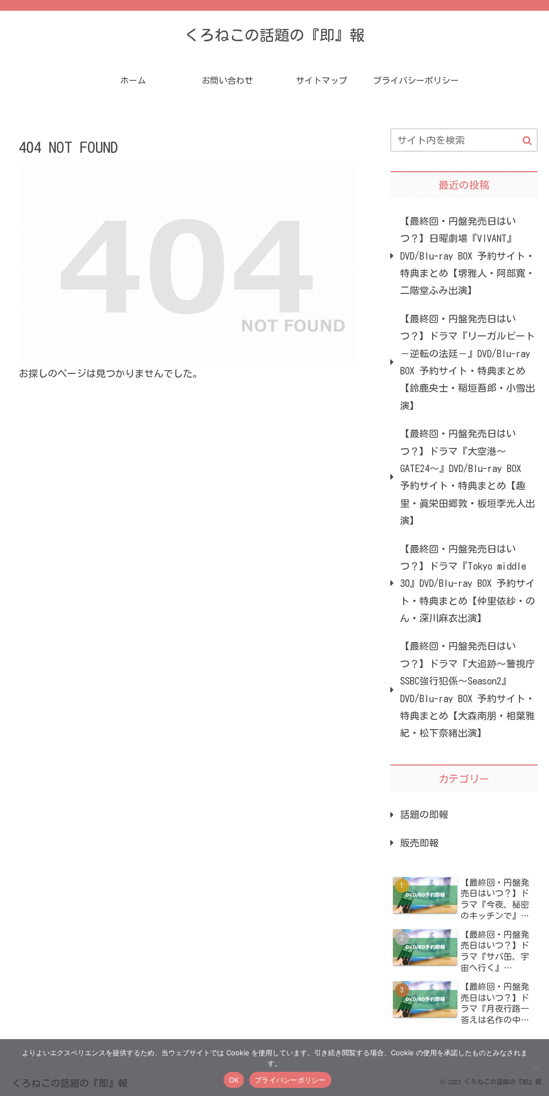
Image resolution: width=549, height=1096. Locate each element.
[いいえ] (535, 1067)
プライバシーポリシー (290, 1080)
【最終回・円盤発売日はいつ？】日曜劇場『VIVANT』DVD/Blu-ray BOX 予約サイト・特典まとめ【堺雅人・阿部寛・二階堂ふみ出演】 (467, 256)
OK (234, 1080)
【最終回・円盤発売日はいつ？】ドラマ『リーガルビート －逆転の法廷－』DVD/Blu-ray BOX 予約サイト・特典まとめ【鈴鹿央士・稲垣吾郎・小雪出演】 (467, 362)
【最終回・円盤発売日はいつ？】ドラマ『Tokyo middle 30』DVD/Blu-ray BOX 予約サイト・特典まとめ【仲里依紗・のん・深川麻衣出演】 (467, 583)
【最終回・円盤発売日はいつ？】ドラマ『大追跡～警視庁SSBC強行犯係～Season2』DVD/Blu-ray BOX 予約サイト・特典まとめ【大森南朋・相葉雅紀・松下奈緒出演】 (467, 689)
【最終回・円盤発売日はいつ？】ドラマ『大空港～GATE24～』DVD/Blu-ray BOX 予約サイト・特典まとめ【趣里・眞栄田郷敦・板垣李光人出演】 (467, 477)
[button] (527, 140)
